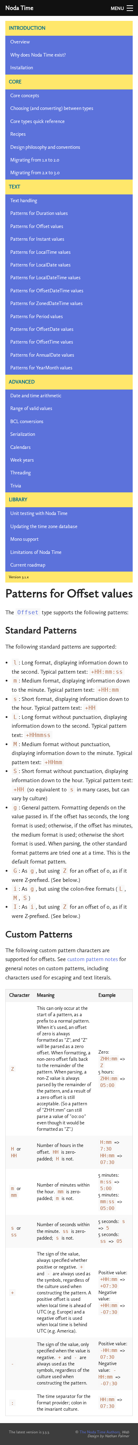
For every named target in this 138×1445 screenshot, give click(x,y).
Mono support (24, 539)
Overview (20, 42)
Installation (21, 68)
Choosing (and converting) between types (51, 108)
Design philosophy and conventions (45, 147)
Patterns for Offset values (36, 226)
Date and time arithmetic (35, 396)
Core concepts (24, 96)
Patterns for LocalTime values (40, 252)
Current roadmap (27, 565)
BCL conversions (27, 422)
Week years (22, 460)
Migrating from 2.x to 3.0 (35, 173)
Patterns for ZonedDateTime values (46, 303)
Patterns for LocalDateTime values (45, 278)
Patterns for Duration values (39, 213)
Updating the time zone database (43, 526)
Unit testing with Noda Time (39, 513)
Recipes (18, 134)
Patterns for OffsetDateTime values (47, 291)
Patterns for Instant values (37, 239)
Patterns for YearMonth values (41, 368)
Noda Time (19, 7)
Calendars (20, 447)
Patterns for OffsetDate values (42, 329)
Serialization (22, 434)
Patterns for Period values (36, 317)
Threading (20, 473)
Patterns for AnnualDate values (42, 355)
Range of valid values (31, 408)
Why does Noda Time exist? (38, 55)
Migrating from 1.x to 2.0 (34, 160)
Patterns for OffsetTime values (41, 342)
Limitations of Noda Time (36, 552)
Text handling (23, 201)
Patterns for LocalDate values (40, 265)
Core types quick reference (37, 121)
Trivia (15, 486)
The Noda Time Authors (100, 1432)
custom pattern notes (92, 959)
